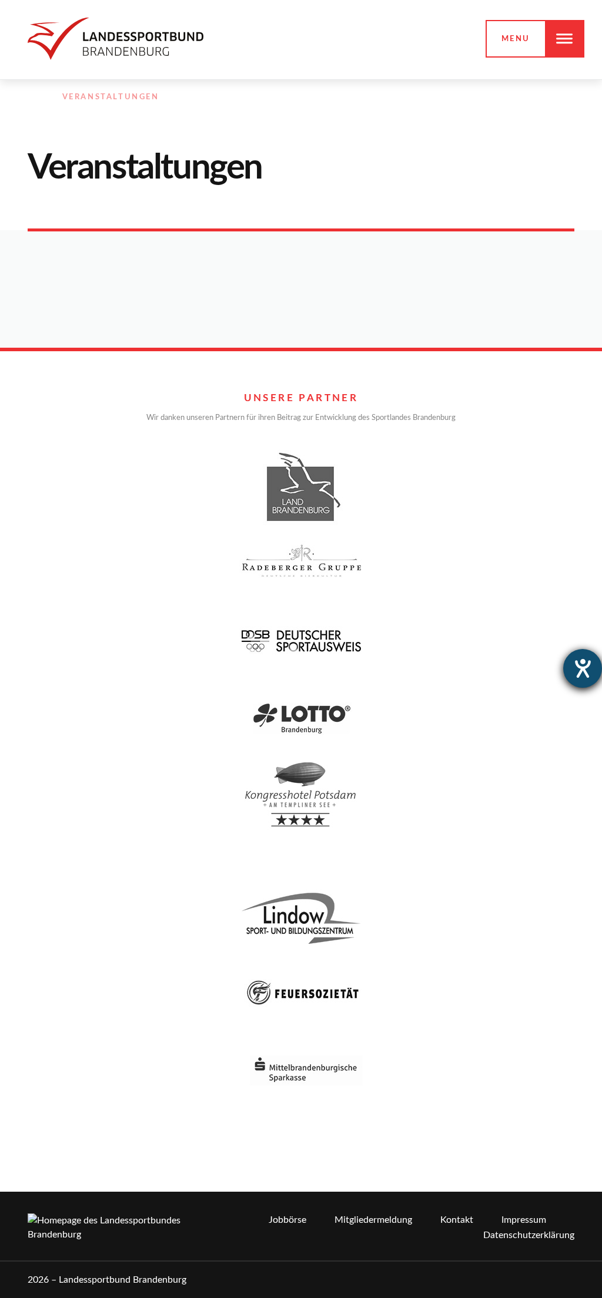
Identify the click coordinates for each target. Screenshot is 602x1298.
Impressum (523, 1220)
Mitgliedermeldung (373, 1220)
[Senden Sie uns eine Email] (543, 97)
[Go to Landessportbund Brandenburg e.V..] (33, 97)
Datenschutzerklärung (528, 1235)
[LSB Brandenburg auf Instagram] (517, 97)
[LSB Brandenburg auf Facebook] (492, 97)
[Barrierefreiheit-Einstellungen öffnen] (582, 668)
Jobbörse (287, 1220)
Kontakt (456, 1220)
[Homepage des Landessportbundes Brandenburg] (115, 38)
